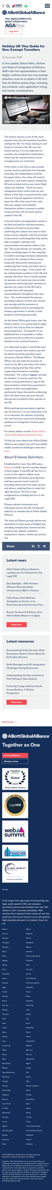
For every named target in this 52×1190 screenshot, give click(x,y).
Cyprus (4, 978)
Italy (27, 1019)
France (28, 992)
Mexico (4, 1054)
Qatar (28, 1081)
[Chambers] (15, 779)
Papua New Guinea (8, 1072)
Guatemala (29, 1001)
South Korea (6, 1104)
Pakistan (5, 1068)
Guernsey (5, 1005)
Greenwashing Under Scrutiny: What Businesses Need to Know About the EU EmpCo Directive (25, 654)
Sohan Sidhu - (39, 431)
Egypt (4, 987)
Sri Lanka (5, 1108)
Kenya (4, 1032)
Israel (4, 1019)
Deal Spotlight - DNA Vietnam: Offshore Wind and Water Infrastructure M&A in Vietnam (22, 587)
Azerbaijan (5, 943)
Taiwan (28, 1113)
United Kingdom (7, 1131)
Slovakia (28, 1095)
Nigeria (28, 1063)
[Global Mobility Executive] (15, 871)
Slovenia (5, 1099)
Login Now (13, 31)
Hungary (5, 1010)
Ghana (28, 996)
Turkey (28, 1122)
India (27, 1010)
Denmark (5, 983)
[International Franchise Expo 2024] (15, 851)
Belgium (28, 947)
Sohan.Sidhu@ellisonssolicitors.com (23, 434)
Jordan (4, 1028)
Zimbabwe (29, 1144)
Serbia (28, 1090)
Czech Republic (31, 978)
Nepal (4, 1059)
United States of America (34, 1131)
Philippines (6, 1077)
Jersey (28, 1023)
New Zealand (6, 1063)
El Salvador (30, 987)
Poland (28, 1077)
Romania (5, 1086)
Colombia (29, 969)
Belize (4, 951)
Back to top (7, 722)
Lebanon (5, 1037)
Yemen (4, 1144)
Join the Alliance (12, 755)
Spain (28, 1104)
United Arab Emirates (33, 1126)
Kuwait (28, 1032)
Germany (5, 996)
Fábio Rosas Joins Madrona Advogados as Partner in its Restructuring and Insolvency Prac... (25, 601)
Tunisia (4, 1122)
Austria (28, 938)
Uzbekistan (29, 1135)
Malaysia (29, 1045)
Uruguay (5, 1135)
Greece (4, 1001)
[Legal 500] (15, 805)
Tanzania (5, 1117)
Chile (27, 965)
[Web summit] (15, 831)
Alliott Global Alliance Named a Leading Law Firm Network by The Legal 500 (24, 573)
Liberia (28, 1037)
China (4, 969)
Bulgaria (5, 960)
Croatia (28, 974)
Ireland (28, 1014)
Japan (4, 1023)
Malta (4, 1050)
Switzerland (6, 1113)
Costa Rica (5, 974)
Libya (4, 1041)
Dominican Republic (32, 983)
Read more (16, 624)
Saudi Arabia (6, 1090)
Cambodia (29, 960)
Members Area (11, 761)
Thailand (29, 1117)
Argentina (29, 934)
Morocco (29, 1054)
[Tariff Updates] (17, 6)
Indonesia (5, 1014)
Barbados (5, 947)
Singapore (5, 1095)
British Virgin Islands (33, 956)
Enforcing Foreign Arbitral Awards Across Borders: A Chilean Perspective (24, 689)
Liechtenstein (30, 1041)
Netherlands (30, 1059)
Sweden (28, 1108)
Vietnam (28, 1139)
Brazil (4, 956)
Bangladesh (30, 943)
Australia (5, 938)
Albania (4, 929)
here (6, 450)
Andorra (5, 934)
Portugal (5, 1081)
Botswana (29, 951)
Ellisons (8, 467)
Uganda (4, 1126)
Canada (4, 965)
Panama (28, 1068)
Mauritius (29, 1050)
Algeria (28, 929)
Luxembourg (6, 1045)
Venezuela (5, 1139)
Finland (4, 992)
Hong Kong (29, 1005)
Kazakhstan (30, 1028)
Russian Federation (32, 1086)
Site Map (5, 889)
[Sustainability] (25, 6)
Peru (27, 1072)
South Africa (30, 1099)
